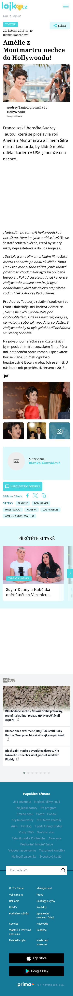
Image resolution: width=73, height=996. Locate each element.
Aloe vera (54, 838)
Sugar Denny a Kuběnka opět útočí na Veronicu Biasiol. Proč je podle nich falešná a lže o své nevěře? (30, 592)
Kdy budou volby (22, 820)
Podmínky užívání (19, 913)
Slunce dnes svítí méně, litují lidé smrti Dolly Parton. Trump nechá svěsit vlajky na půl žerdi (34, 733)
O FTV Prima (16, 888)
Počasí (52, 814)
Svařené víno (45, 832)
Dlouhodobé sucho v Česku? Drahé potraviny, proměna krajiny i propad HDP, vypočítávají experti (34, 715)
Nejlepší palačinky (24, 856)
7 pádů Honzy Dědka (48, 826)
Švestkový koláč (50, 856)
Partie (40, 814)
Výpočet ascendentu (22, 850)
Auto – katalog (21, 826)
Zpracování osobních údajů (45, 915)
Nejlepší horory (27, 808)
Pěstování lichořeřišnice (36, 844)
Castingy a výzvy (45, 900)
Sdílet (58, 26)
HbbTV (13, 907)
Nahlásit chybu (17, 940)
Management (44, 888)
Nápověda (42, 923)
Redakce (41, 929)
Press (39, 894)
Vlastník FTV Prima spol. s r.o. (20, 932)
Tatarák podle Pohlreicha (28, 838)
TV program (48, 808)
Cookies (13, 923)
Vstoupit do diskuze (25, 486)
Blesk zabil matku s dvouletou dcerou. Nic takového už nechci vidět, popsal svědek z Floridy (32, 755)
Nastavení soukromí (42, 942)
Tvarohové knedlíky (52, 850)
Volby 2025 (26, 832)
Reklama (14, 900)
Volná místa (16, 894)
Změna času (25, 814)
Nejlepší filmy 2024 (47, 802)
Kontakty (41, 907)
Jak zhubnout (22, 802)
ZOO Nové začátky (48, 820)
